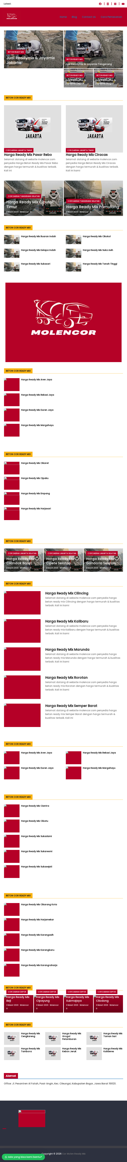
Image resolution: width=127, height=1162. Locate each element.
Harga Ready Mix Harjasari (36, 508)
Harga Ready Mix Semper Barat (71, 705)
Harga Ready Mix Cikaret (35, 463)
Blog (74, 17)
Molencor (24, 211)
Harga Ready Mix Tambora (30, 1050)
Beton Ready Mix (16, 52)
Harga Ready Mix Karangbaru (37, 950)
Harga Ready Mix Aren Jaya (36, 379)
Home (63, 17)
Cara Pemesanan (111, 17)
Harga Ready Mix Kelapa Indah (38, 250)
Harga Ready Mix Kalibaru (66, 621)
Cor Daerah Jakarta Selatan (22, 553)
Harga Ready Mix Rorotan (66, 677)
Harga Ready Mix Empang (35, 493)
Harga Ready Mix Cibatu (34, 820)
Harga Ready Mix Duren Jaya (37, 409)
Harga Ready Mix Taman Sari (112, 1035)
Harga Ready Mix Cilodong (107, 998)
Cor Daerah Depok (17, 991)
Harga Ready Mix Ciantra (35, 805)
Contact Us (89, 17)
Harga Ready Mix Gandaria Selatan (101, 561)
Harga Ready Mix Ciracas (87, 154)
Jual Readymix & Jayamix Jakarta (30, 60)
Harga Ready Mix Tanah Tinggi (100, 263)
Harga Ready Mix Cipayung (47, 998)
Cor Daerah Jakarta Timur (19, 150)
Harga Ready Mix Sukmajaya (77, 998)
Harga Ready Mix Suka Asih (98, 250)
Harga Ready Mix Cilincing (66, 593)
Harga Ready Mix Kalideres (112, 1050)
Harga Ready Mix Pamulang (92, 206)
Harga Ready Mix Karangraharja (39, 965)
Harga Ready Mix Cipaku (34, 478)
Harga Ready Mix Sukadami (36, 836)
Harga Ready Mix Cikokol (97, 236)
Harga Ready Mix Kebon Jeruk (71, 1050)
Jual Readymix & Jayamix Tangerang (88, 64)
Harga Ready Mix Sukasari (35, 263)
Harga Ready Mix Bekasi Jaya (37, 394)
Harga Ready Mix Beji (17, 998)
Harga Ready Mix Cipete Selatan (60, 561)
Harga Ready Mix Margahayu (37, 425)
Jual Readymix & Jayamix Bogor (105, 81)
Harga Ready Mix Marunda (67, 649)
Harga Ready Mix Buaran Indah (38, 236)
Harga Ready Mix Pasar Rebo (28, 154)
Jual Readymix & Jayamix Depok (75, 81)
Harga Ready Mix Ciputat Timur (30, 204)
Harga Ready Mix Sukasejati (36, 866)
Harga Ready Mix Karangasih (37, 934)
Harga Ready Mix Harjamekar (37, 919)
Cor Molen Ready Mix (73, 1153)
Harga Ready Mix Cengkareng (30, 1035)
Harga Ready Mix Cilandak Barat (20, 561)
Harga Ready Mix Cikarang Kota (39, 904)
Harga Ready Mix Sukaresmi (36, 851)
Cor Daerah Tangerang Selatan (24, 196)
